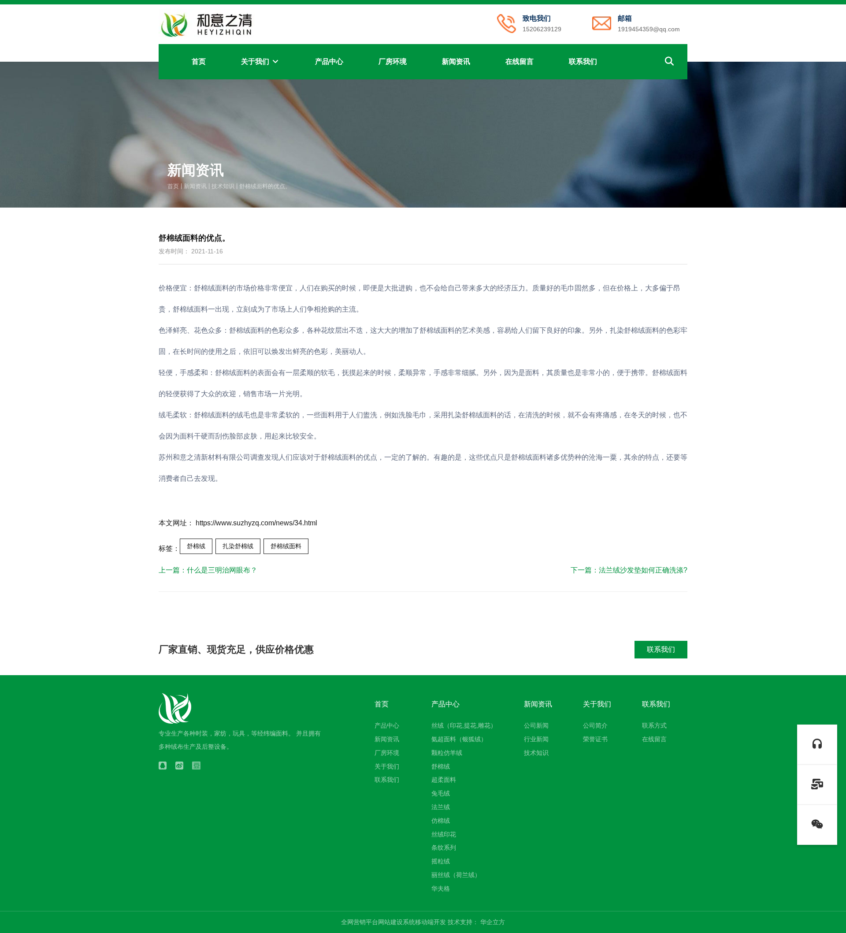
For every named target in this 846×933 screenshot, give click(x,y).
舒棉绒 (196, 546)
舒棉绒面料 (286, 546)
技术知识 (223, 185)
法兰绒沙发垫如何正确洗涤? (643, 570)
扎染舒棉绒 (238, 546)
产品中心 (329, 61)
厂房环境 (392, 61)
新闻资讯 (456, 61)
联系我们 (583, 61)
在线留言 (519, 61)
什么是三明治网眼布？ (222, 570)
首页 (199, 61)
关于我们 (256, 61)
